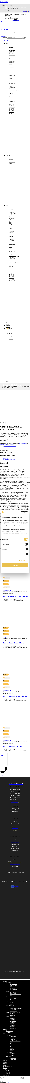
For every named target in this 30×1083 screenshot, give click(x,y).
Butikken (5, 1062)
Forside (4, 386)
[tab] (16, 458)
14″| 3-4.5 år (13, 1021)
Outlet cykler (9, 1070)
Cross (11, 1004)
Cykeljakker (13, 1059)
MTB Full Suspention (15, 994)
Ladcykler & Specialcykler (15, 93)
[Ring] (3, 773)
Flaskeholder (13, 1043)
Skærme (12, 1049)
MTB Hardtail (13, 992)
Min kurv (2, 760)
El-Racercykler (13, 989)
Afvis (15, 570)
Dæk (11, 1042)
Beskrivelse (6, 458)
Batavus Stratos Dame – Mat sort (14, 643)
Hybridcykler (23, 386)
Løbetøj (8, 1073)
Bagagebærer (13, 1036)
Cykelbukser (13, 1058)
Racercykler (11, 67)
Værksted (5, 1063)
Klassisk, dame (13, 1011)
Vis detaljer (22, 560)
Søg (24, 37)
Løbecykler (12, 1018)
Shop (1, 755)
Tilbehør (8, 1032)
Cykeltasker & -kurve (15, 1041)
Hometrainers (9, 1031)
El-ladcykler (13, 1014)
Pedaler (11, 1048)
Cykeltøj (11, 236)
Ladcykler (12, 1015)
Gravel (11, 1002)
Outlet (10, 333)
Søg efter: (4, 37)
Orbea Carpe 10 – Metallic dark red (15, 696)
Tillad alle (15, 565)
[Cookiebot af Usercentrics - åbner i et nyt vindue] (21, 512)
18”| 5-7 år (12, 1023)
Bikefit (5, 1060)
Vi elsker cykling (7, 1066)
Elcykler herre (13, 985)
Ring (1, 775)
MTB (10, 58)
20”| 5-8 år (12, 1025)
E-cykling (11, 159)
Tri (10, 999)
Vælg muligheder (7, 590)
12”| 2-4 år (12, 1019)
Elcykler (11, 47)
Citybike (12, 1006)
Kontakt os (6, 1075)
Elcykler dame (13, 984)
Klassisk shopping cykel (16, 1008)
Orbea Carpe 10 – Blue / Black (13, 746)
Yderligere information (9, 459)
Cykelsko (12, 1055)
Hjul (11, 1045)
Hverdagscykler (12, 83)
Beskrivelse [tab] (4, 463)
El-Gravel (12, 988)
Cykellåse (12, 1039)
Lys (10, 1046)
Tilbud (4, 1065)
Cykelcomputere (14, 1038)
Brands (5, 1068)
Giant (12, 444)
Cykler (8, 386)
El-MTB (12, 986)
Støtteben (12, 1051)
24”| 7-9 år (12, 1026)
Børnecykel (9, 1016)
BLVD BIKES (4, 2)
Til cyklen (11, 209)
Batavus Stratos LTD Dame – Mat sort (15, 596)
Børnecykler (11, 101)
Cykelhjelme (13, 1053)
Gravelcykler (12, 75)
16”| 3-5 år (12, 1022)
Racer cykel (13, 998)
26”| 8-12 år (13, 1028)
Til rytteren (11, 228)
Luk (8, 1082)
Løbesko (8, 1072)
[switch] (26, 544)
